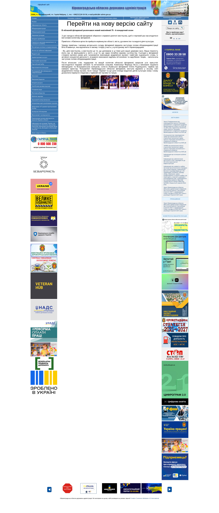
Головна (34, 18)
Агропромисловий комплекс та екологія (172, 18)
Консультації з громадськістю (41, 115)
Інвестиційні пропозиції (39, 60)
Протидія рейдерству (38, 93)
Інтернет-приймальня (38, 38)
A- (174, 39)
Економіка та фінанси (74, 18)
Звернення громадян (38, 35)
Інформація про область (39, 25)
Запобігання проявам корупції (41, 86)
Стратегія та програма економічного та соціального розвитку (44, 42)
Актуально (35, 76)
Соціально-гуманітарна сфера (107, 18)
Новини (34, 21)
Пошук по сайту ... (174, 28)
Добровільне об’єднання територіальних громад (44, 107)
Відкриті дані (36, 54)
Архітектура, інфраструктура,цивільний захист (139, 18)
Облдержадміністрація (39, 28)
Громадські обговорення (39, 111)
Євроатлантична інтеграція (40, 67)
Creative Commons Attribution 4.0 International (144, 498)
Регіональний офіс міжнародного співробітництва (42, 71)
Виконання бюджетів (38, 79)
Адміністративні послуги (39, 57)
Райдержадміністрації (38, 32)
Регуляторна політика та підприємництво (44, 47)
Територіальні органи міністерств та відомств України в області (43, 119)
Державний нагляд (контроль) (41, 100)
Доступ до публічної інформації (42, 50)
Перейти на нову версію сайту (110, 23)
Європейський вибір (38, 64)
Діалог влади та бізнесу (39, 132)
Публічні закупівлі (37, 96)
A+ (179, 39)
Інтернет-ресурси (37, 82)
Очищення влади (37, 89)
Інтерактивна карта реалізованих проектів (44, 103)
